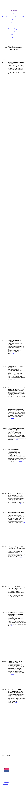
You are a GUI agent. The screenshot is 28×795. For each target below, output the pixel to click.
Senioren (14, 26)
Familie (13, 32)
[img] (14, 5)
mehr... (3, 584)
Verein (13, 20)
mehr (18, 74)
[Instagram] (4, 768)
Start (14, 14)
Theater (13, 35)
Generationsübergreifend (14, 29)
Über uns (13, 23)
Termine (14, 38)
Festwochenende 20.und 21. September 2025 (13, 17)
